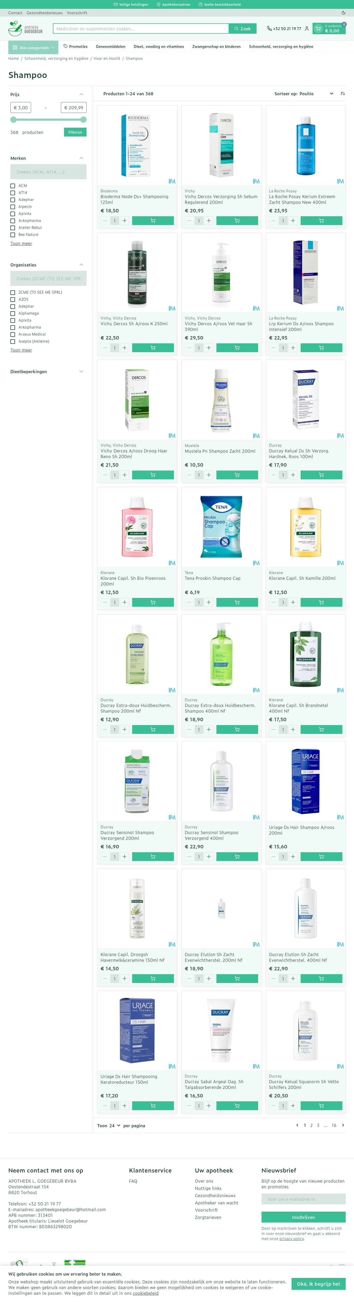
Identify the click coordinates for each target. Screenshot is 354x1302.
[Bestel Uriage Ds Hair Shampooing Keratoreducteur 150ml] (153, 1105)
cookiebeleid (146, 1293)
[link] (298, 1125)
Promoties (78, 46)
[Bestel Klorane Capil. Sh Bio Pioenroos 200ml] (153, 602)
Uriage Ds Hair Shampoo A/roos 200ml (301, 830)
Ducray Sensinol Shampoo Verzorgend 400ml (211, 835)
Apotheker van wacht (216, 1202)
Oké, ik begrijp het (318, 1283)
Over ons (204, 1181)
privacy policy (291, 1238)
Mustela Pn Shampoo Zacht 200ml (220, 451)
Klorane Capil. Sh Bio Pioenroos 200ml (133, 581)
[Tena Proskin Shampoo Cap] (221, 527)
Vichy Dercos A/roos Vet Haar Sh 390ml (218, 326)
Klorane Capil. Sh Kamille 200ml (302, 578)
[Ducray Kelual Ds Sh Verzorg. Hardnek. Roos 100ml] (305, 399)
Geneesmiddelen (110, 46)
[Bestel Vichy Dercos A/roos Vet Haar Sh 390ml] (237, 347)
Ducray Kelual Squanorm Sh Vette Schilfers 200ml (304, 1084)
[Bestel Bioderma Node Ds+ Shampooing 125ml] (153, 220)
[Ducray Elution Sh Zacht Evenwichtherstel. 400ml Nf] (305, 908)
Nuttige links (208, 1188)
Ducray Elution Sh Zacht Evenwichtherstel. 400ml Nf (298, 957)
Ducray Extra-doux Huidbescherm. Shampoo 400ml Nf (220, 708)
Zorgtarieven (208, 1217)
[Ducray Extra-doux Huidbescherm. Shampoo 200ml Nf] (137, 654)
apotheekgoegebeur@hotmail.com (71, 1209)
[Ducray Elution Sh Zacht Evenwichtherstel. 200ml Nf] (221, 908)
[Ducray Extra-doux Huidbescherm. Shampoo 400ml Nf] (221, 654)
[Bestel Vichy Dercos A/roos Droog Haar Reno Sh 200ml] (153, 475)
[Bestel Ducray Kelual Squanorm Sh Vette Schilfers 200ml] (321, 1105)
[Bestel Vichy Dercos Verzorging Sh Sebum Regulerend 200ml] (237, 220)
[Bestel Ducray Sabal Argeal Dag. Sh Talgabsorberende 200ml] (237, 1105)
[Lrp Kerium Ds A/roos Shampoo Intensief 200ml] (305, 272)
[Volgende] (342, 1125)
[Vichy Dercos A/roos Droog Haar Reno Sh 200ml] (137, 399)
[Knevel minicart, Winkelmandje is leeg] (318, 28)
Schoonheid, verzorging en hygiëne (281, 46)
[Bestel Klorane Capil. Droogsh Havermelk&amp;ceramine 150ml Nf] (153, 978)
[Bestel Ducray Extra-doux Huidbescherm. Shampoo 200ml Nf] (153, 729)
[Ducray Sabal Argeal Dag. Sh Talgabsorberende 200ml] (221, 1030)
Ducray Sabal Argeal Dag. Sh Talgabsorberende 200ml (214, 1084)
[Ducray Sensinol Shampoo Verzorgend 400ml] (221, 781)
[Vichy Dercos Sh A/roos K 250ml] (137, 272)
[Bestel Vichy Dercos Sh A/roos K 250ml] (153, 347)
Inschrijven (303, 1217)
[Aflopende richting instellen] (342, 93)
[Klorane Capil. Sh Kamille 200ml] (305, 527)
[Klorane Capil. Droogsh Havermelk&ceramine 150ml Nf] (137, 908)
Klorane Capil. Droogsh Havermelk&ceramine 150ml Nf (132, 957)
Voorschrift (77, 12)
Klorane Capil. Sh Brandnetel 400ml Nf (298, 708)
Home (13, 58)
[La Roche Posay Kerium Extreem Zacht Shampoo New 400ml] (305, 145)
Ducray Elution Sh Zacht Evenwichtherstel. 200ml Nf (213, 957)
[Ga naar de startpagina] (25, 28)
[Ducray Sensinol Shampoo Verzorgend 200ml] (137, 781)
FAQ (133, 1181)
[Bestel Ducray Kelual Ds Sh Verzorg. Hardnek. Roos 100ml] (321, 475)
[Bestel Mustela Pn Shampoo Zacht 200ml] (237, 475)
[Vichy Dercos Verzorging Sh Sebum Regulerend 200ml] (221, 145)
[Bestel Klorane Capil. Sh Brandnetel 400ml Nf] (321, 729)
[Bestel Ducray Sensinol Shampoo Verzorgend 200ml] (153, 856)
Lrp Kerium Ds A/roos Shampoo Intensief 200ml (301, 326)
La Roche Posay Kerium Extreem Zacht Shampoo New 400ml (302, 199)
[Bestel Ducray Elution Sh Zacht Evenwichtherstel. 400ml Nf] (321, 978)
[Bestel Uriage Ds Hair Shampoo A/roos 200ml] (321, 856)
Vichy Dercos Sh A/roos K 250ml (134, 323)
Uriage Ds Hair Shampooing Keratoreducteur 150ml (129, 1079)
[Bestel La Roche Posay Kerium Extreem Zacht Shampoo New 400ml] (321, 220)
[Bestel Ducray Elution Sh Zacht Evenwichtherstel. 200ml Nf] (237, 978)
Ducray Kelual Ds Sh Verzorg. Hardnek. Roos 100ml (299, 453)
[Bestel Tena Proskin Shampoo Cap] (237, 602)
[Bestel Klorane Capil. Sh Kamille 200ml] (321, 602)
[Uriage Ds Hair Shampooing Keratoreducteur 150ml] (137, 1030)
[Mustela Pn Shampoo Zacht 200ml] (221, 399)
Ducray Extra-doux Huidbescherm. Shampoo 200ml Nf (136, 708)
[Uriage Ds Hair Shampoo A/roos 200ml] (305, 781)
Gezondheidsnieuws (45, 12)
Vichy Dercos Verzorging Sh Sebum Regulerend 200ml (221, 199)
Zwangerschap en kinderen (216, 46)
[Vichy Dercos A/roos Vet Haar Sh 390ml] (221, 272)
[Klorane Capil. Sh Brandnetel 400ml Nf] (305, 654)
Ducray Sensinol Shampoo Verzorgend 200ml (127, 835)
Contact (15, 12)
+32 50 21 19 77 (45, 1203)
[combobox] (141, 28)
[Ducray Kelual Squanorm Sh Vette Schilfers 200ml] (305, 1030)
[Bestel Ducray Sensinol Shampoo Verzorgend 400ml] (237, 856)
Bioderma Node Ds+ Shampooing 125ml (134, 199)
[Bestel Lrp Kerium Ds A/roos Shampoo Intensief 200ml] (321, 347)
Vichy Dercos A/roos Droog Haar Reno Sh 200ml (134, 453)
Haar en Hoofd (107, 58)
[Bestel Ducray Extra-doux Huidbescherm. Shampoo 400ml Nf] (237, 729)
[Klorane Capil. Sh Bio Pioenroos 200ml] (137, 527)
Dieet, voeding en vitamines (159, 46)
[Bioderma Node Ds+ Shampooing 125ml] (137, 145)
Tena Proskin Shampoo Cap (212, 578)
